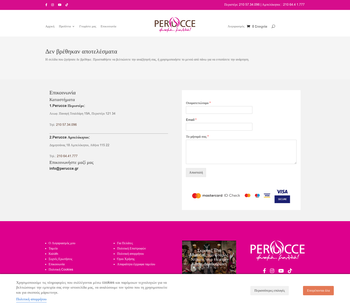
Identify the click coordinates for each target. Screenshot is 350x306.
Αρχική (49, 26)
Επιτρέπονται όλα (318, 290)
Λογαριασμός (236, 26)
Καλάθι (53, 254)
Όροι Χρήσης (126, 259)
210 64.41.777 (67, 156)
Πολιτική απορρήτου (130, 254)
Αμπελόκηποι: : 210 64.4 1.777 (283, 4)
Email (191, 120)
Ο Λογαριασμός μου (62, 243)
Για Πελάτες (125, 243)
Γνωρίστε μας (87, 26)
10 (224, 267)
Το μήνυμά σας (197, 137)
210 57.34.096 (66, 125)
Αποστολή (196, 172)
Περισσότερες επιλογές (269, 290)
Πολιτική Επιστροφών (131, 248)
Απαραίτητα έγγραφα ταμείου (136, 264)
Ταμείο (53, 248)
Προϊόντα (65, 26)
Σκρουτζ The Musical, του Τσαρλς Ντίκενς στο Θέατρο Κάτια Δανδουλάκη (209, 257)
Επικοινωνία (108, 26)
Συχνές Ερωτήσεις (60, 259)
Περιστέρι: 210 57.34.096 (242, 4)
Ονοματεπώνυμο (198, 103)
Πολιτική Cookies (61, 269)
